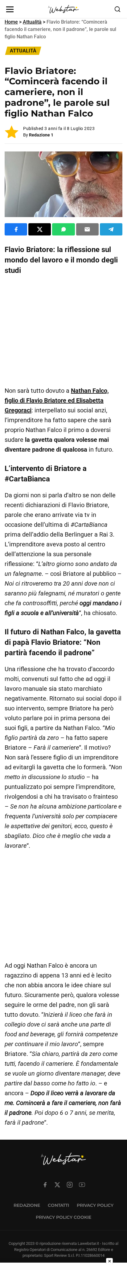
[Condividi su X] (39, 229)
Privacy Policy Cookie (63, 1217)
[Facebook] (45, 1185)
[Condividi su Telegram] (111, 229)
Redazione (27, 1205)
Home (11, 22)
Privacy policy (95, 1205)
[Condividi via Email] (87, 229)
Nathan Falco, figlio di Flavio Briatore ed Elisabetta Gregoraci (57, 400)
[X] (57, 1185)
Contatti (58, 1205)
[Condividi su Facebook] (16, 229)
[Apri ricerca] (117, 9)
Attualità (32, 22)
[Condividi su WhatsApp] (63, 229)
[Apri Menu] (10, 9)
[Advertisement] (63, 331)
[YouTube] (82, 1185)
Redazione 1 (41, 134)
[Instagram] (70, 1185)
